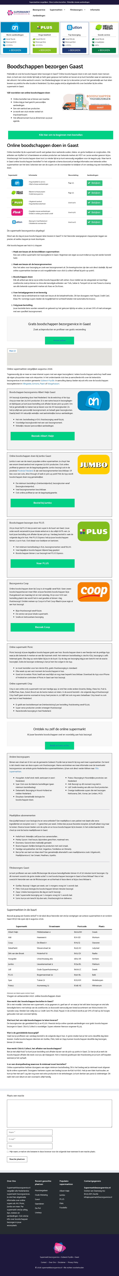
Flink (61, 1203)
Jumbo (62, 1195)
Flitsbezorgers (76, 10)
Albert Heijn (64, 1191)
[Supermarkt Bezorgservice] (18, 12)
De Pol (38, 1208)
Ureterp (38, 1212)
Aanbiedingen (39, 15)
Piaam (42, 384)
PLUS (62, 1199)
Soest (37, 1199)
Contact (43, 1262)
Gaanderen (39, 1204)
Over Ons (52, 1262)
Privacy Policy (73, 1262)
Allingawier (26, 384)
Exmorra (35, 384)
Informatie (95, 10)
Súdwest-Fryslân (48, 380)
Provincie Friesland (25, 471)
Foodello (63, 1207)
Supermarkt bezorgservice (49, 1257)
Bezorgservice (39, 10)
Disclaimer (62, 1262)
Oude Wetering (41, 1195)
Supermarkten (56, 10)
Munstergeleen (41, 1190)
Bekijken (95, 183)
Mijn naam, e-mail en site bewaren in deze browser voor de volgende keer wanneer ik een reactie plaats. (53, 1151)
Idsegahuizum (53, 384)
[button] (60, 135)
